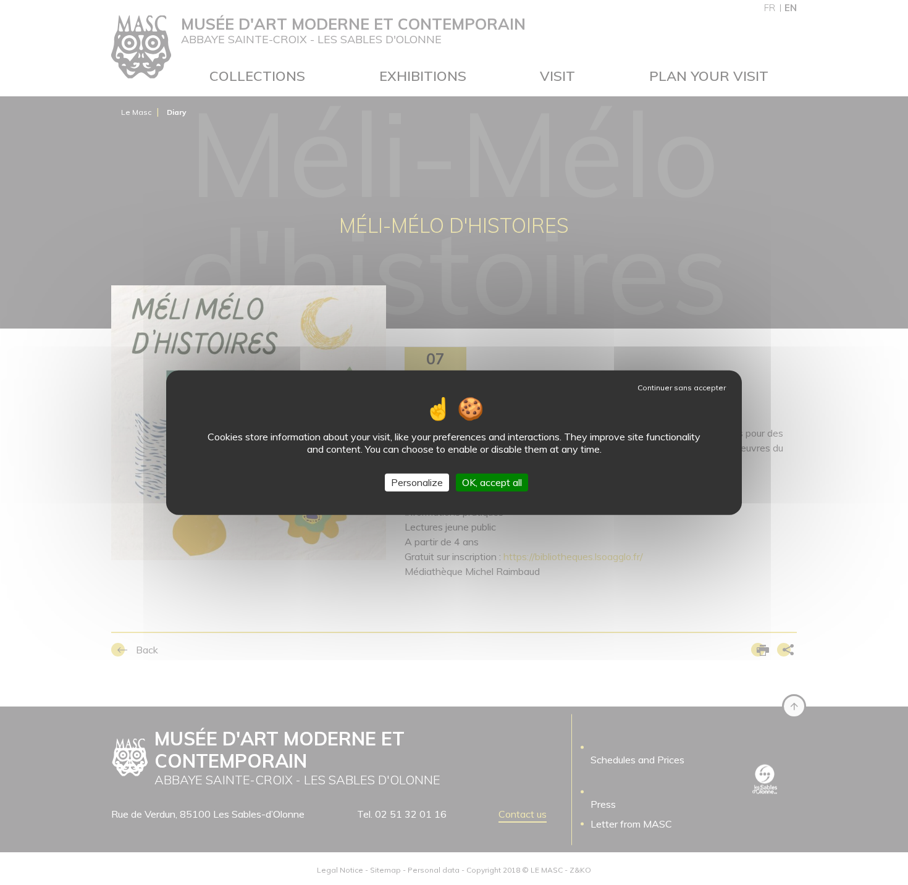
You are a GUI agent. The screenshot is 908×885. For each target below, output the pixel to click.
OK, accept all (492, 482)
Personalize (417, 482)
